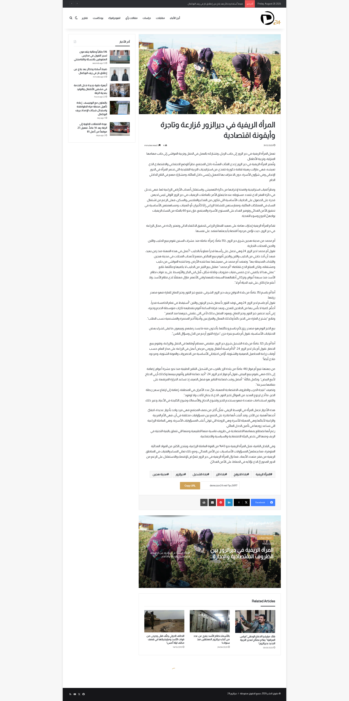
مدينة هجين (160, 474)
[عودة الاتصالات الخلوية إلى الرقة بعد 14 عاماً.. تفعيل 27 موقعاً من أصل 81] (120, 129)
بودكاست (98, 18)
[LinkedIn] (229, 502)
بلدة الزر (220, 474)
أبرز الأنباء (175, 18)
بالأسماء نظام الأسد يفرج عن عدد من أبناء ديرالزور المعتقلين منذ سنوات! (212, 639)
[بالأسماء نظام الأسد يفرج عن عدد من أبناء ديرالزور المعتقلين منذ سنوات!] (210, 621)
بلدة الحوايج (240, 474)
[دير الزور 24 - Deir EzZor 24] (271, 18)
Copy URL (190, 485)
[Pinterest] (220, 502)
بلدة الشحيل (200, 474)
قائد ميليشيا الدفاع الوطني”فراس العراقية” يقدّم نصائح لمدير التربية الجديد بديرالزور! (257, 640)
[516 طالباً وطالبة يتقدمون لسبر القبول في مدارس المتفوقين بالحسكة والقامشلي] (120, 57)
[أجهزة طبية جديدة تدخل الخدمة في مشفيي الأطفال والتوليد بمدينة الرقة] (120, 90)
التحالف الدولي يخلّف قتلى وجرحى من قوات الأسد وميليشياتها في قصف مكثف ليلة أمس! (165, 639)
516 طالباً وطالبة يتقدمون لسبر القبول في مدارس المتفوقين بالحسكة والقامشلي (90, 55)
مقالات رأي (131, 18)
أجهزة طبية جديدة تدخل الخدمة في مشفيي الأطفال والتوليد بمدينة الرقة (209, 3)
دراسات (147, 18)
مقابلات (160, 18)
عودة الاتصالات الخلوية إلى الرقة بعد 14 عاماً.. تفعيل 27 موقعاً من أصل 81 (92, 127)
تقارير (85, 18)
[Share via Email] (212, 502)
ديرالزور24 (232, 693)
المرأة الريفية (263, 474)
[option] (210, 551)
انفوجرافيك (114, 18)
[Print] (204, 502)
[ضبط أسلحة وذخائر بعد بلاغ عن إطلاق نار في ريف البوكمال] (120, 74)
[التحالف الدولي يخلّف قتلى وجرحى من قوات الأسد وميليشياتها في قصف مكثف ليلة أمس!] (164, 621)
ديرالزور (180, 474)
